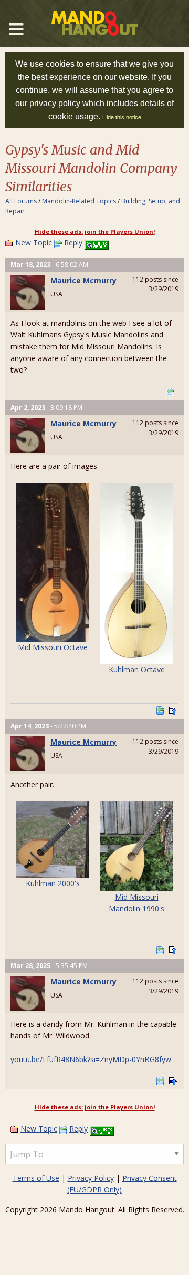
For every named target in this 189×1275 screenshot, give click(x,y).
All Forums (21, 201)
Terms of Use (36, 1178)
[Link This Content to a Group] (97, 243)
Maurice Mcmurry (83, 280)
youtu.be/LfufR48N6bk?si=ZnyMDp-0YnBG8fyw (90, 1059)
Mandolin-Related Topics (79, 201)
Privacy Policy (91, 1178)
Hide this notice (121, 117)
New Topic (33, 243)
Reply (73, 243)
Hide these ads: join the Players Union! (95, 231)
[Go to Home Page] (94, 23)
